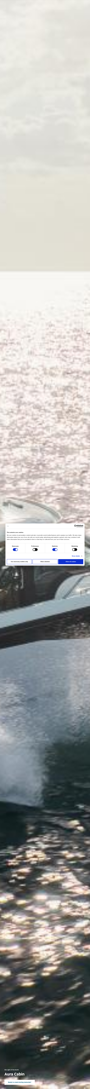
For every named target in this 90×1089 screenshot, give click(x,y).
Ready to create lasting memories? (19, 1082)
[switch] (35, 549)
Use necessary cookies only (19, 561)
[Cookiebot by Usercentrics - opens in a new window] (75, 526)
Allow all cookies (71, 561)
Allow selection (45, 561)
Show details (76, 556)
